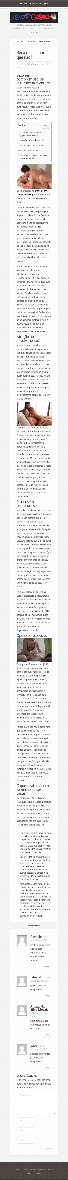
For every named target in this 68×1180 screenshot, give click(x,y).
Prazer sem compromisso (31, 145)
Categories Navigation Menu (36, 42)
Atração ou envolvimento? (32, 140)
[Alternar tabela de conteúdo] (44, 126)
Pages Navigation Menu (36, 4)
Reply (46, 966)
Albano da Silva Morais (39, 1008)
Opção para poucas (29, 150)
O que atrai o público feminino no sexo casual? (34, 157)
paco (33, 1045)
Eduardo (36, 977)
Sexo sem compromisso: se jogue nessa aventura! (32, 134)
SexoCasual (32, 64)
